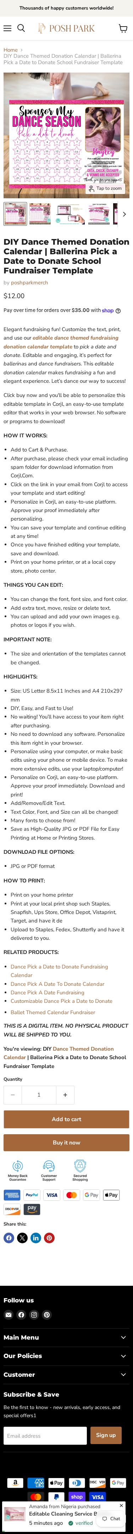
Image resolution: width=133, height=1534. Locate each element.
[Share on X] (22, 1238)
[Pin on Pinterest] (49, 1238)
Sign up (106, 1435)
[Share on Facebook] (9, 1238)
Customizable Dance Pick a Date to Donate (61, 1001)
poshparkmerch (29, 282)
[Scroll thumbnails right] (123, 214)
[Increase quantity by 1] (65, 1095)
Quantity (13, 1079)
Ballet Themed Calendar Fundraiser (53, 1012)
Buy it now (67, 1143)
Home (11, 50)
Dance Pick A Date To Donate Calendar (57, 984)
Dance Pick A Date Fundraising (47, 992)
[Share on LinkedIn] (36, 1238)
